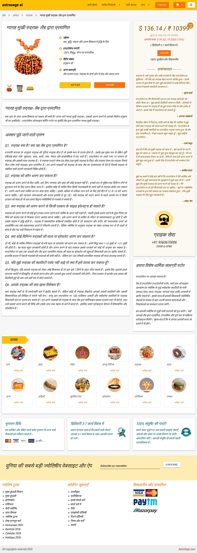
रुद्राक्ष (29, 15)
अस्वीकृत (73, 491)
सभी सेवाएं (92, 4)
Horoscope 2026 (12, 525)
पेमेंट (71, 508)
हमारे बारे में (74, 504)
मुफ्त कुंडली (9, 496)
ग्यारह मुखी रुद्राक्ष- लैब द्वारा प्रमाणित (57, 15)
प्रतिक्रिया (74, 496)
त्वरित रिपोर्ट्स (111, 5)
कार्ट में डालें (75, 85)
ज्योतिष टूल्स (9, 516)
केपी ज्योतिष (9, 508)
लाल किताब (9, 512)
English (162, 5)
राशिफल (7, 504)
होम (3, 15)
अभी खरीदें (109, 85)
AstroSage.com (186, 549)
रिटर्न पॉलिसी (75, 516)
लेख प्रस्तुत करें (11, 520)
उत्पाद (15, 15)
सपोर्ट (71, 525)
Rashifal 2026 (11, 529)
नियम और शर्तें (75, 520)
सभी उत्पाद (131, 4)
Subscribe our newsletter (113, 465)
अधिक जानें (18, 370)
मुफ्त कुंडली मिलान (12, 491)
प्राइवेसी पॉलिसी (76, 512)
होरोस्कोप (8, 500)
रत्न (146, 5)
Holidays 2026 (11, 537)
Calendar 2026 (11, 533)
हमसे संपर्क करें (76, 500)
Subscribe (172, 464)
